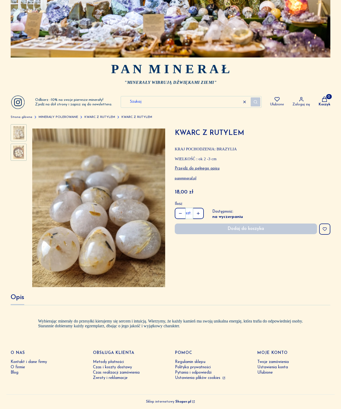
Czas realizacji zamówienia (116, 373)
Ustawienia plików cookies (198, 378)
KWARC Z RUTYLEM (99, 117)
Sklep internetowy (168, 401)
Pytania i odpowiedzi (193, 373)
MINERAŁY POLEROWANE (58, 117)
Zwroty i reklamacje (110, 378)
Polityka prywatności (193, 367)
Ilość (178, 204)
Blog (14, 373)
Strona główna (21, 117)
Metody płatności (108, 362)
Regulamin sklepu (190, 362)
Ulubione (265, 373)
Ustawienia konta (272, 367)
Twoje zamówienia (273, 362)
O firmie (18, 367)
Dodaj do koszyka (246, 228)
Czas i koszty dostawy (112, 367)
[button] (255, 101)
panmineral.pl (185, 178)
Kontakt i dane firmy (29, 362)
